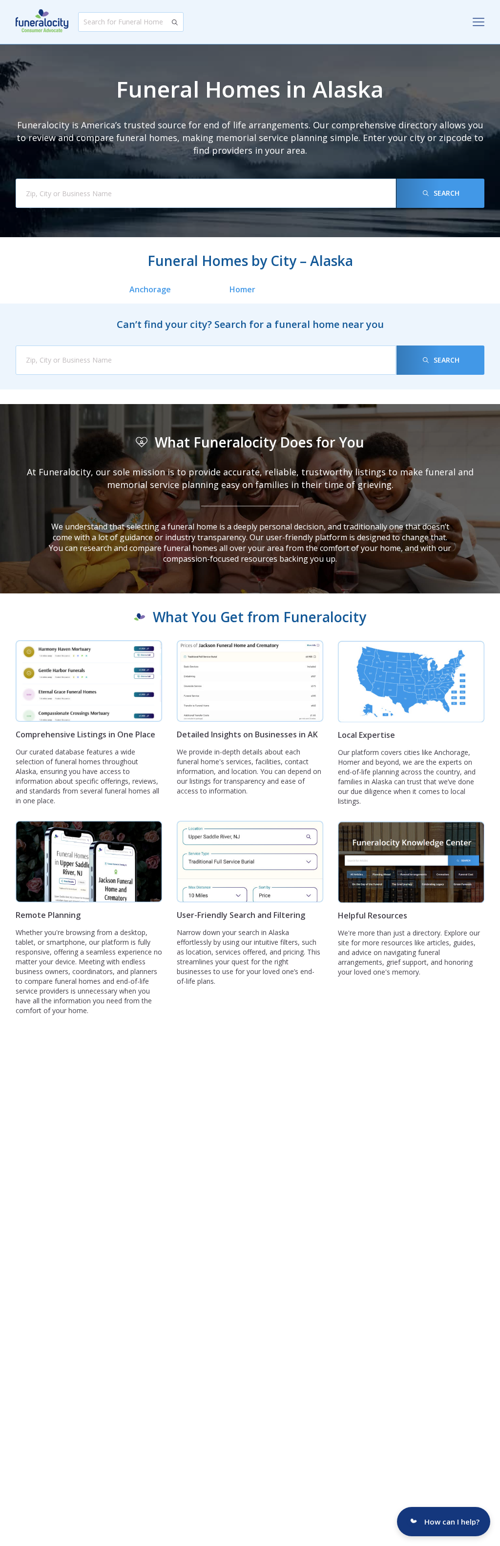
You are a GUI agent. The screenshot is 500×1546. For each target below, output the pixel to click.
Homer (242, 289)
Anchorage (150, 289)
